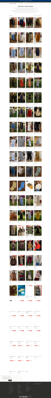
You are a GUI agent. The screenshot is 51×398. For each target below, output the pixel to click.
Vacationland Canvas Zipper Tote (21, 305)
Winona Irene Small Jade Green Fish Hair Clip (21, 290)
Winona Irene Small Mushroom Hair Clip (13, 305)
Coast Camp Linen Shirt (13, 141)
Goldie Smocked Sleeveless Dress (38, 67)
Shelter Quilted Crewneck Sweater (29, 290)
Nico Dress (29, 97)
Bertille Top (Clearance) (29, 245)
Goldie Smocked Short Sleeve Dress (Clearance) (21, 320)
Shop (19, 3)
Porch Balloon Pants (13, 22)
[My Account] (40, 3)
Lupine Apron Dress (38, 112)
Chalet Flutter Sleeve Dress (13, 97)
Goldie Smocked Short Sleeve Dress (13, 200)
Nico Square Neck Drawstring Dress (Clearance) (21, 350)
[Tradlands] (12, 3)
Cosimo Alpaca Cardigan (21, 230)
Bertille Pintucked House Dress (29, 127)
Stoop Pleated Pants (29, 156)
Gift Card (29, 365)
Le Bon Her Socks (38, 171)
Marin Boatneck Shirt (21, 171)
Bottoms (30, 3)
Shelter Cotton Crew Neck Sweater (38, 260)
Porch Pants (34, 3)
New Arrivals (23, 3)
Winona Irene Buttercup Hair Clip (29, 186)
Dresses (27, 3)
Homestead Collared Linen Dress (13, 156)
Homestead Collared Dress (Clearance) (29, 305)
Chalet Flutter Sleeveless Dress (38, 230)
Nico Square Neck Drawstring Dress (29, 215)
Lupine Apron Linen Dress (29, 141)
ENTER (10, 386)
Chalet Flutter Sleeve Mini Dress (13, 112)
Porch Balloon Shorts (13, 127)
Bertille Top (38, 186)
